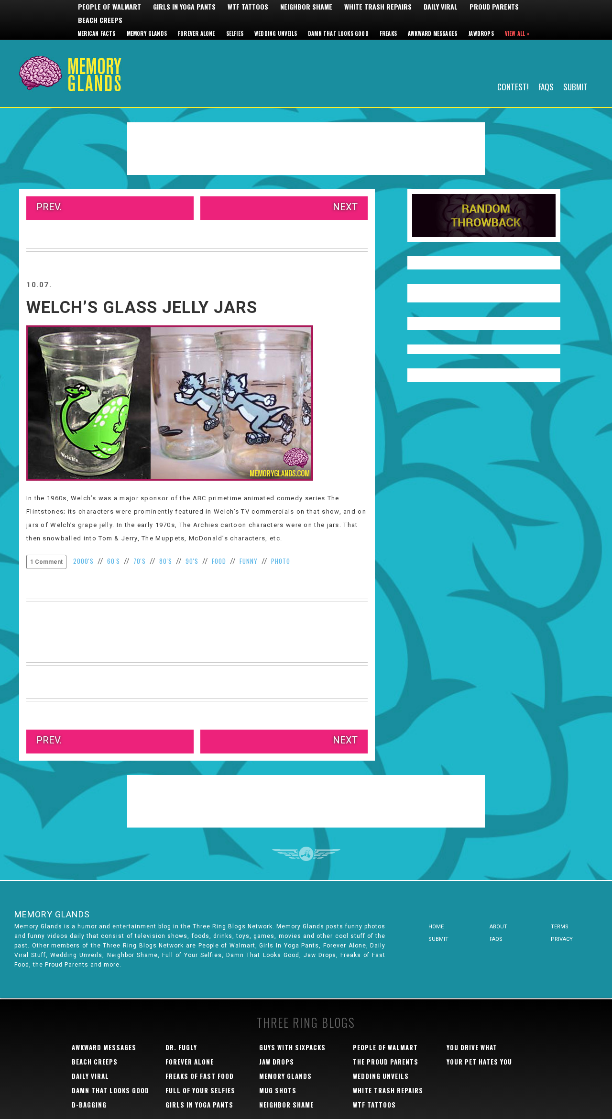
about (498, 927)
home (436, 927)
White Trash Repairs (378, 6)
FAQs (546, 86)
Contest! (513, 86)
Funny (249, 561)
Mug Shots (277, 1090)
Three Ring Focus (306, 854)
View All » (517, 33)
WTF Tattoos (248, 6)
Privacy (562, 939)
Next (345, 207)
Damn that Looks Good (338, 33)
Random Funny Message (484, 215)
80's (165, 561)
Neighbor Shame (306, 6)
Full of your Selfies (200, 1090)
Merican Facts (96, 33)
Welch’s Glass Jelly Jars (141, 307)
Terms (559, 927)
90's (192, 561)
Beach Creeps (100, 20)
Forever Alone (196, 33)
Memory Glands (147, 33)
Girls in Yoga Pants (184, 6)
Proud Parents (494, 6)
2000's (83, 561)
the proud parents (385, 1061)
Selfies (234, 33)
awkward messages (104, 1047)
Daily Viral (441, 6)
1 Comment (46, 562)
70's (139, 561)
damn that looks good (110, 1090)
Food (219, 561)
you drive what (472, 1047)
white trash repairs (388, 1090)
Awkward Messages (432, 33)
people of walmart (385, 1047)
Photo (280, 561)
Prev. (49, 207)
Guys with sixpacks (292, 1047)
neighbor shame (286, 1104)
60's (113, 561)
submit (438, 939)
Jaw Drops (276, 1061)
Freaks (388, 33)
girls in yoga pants (199, 1104)
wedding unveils (381, 1076)
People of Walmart (109, 6)
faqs (496, 939)
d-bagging (89, 1104)
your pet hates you (479, 1061)
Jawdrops (481, 33)
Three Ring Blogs (306, 1022)
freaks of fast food (199, 1076)
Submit (575, 86)
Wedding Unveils (275, 33)
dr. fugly (181, 1047)
